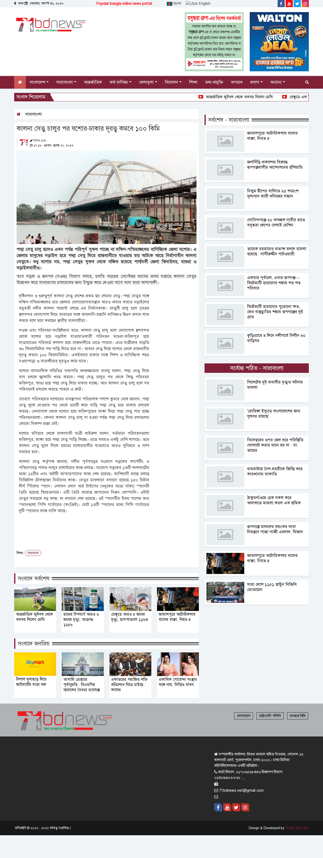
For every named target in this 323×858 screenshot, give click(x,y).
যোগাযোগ (243, 715)
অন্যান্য (276, 82)
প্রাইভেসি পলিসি (270, 715)
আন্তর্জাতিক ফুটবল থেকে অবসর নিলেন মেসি (216, 97)
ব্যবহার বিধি (298, 715)
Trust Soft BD (296, 828)
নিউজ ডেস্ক (40, 141)
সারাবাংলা (33, 114)
